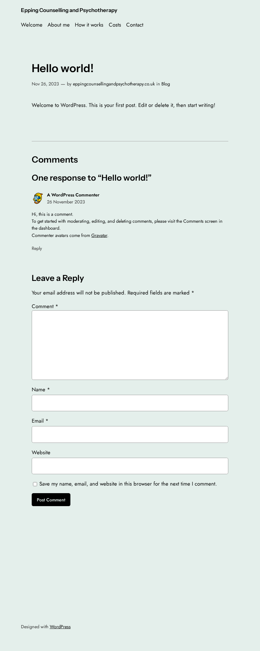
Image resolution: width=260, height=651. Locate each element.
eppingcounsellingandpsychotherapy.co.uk (114, 84)
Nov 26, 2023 (45, 84)
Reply (37, 248)
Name (41, 389)
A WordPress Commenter (73, 195)
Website (41, 452)
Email (40, 421)
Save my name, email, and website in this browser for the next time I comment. (128, 483)
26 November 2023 (66, 202)
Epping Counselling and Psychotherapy (69, 10)
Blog (165, 84)
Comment (45, 306)
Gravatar (99, 235)
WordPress (60, 626)
